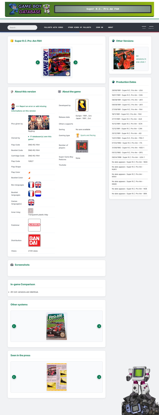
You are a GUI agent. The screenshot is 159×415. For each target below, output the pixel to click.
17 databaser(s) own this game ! (39, 137)
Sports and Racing (88, 135)
